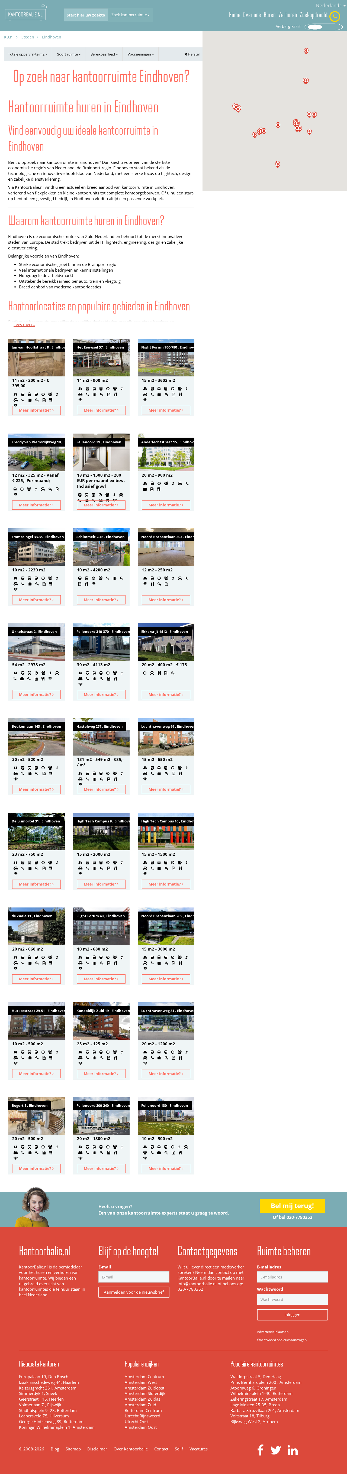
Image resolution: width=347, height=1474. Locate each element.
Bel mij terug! (292, 1205)
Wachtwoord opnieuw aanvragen (282, 1340)
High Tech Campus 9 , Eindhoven (103, 821)
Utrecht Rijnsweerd (142, 1415)
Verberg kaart (289, 26)
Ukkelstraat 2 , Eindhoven (34, 631)
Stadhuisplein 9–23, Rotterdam (48, 1410)
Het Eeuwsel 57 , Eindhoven (100, 347)
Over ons (252, 15)
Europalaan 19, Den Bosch (43, 1376)
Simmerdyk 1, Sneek (38, 1393)
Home (234, 15)
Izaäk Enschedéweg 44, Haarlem (49, 1382)
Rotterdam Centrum (143, 1410)
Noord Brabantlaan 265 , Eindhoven (167, 915)
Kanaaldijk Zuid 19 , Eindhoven (103, 1010)
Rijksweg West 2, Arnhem (254, 1421)
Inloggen (292, 1314)
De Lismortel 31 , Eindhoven (36, 821)
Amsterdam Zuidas (142, 1399)
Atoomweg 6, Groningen (253, 1388)
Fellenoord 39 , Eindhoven (98, 442)
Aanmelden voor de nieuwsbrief (134, 1292)
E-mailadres (269, 1267)
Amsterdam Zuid (140, 1404)
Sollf (179, 1449)
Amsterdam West (141, 1382)
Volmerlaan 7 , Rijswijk (40, 1404)
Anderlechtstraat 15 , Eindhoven (167, 442)
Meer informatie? (35, 410)
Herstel (193, 54)
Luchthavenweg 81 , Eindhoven (167, 1010)
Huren (270, 15)
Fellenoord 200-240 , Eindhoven (103, 1105)
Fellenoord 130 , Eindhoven (164, 1105)
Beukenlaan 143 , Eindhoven (36, 726)
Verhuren (287, 15)
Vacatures (198, 1449)
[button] (309, 132)
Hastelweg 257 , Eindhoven (99, 726)
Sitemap (73, 1449)
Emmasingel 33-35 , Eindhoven (38, 536)
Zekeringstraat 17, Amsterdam (258, 1399)
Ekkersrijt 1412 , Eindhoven (164, 631)
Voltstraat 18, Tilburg (249, 1415)
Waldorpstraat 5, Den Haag (255, 1376)
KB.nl (9, 37)
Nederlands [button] (329, 5)
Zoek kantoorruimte (129, 14)
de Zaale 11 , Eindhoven (32, 915)
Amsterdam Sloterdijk (145, 1393)
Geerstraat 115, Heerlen (41, 1399)
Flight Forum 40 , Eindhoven (100, 915)
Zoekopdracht (314, 15)
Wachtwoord (270, 1289)
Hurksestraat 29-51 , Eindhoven (38, 1010)
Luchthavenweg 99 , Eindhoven (167, 726)
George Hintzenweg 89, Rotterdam (51, 1421)
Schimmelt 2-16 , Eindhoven (100, 536)
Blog (55, 1449)
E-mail (104, 1267)
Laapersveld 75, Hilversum (44, 1415)
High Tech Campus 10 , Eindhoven (167, 821)
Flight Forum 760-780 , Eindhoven (167, 347)
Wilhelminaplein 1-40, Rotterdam (261, 1393)
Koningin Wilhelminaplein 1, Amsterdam (57, 1427)
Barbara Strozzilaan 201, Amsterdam (264, 1410)
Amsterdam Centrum (144, 1376)
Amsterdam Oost (141, 1427)
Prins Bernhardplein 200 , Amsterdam (265, 1382)
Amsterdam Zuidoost (144, 1388)
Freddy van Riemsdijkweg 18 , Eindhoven (38, 442)
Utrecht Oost (137, 1421)
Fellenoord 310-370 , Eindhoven (103, 631)
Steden (27, 37)
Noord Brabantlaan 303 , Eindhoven (167, 536)
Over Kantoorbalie (131, 1449)
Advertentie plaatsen (272, 1331)
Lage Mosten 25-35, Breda (255, 1404)
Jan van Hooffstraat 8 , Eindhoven (38, 347)
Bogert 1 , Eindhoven (30, 1105)
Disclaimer (97, 1449)
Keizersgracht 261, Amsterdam (47, 1388)
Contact (161, 1449)
